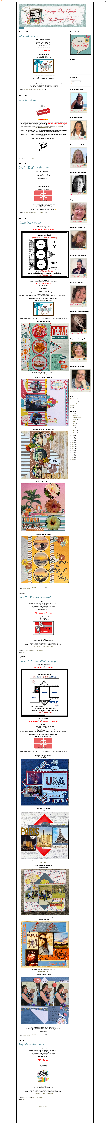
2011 (73, 455)
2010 (73, 457)
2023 (73, 413)
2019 (73, 440)
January (75, 432)
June (74, 423)
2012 (73, 454)
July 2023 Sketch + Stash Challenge (37, 660)
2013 (73, 452)
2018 (73, 442)
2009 (73, 459)
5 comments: (40, 158)
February (75, 430)
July (74, 421)
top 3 (71, 407)
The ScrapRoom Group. (45, 127)
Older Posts (64, 1104)
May (74, 425)
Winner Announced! (29, 35)
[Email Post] (45, 89)
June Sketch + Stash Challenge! (43, 1093)
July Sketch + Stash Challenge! (43, 646)
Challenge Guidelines (37, 27)
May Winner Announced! (31, 1044)
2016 (73, 446)
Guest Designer (73, 398)
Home (21, 27)
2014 (73, 450)
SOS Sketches (48, 27)
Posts (73, 81)
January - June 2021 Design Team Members (63, 27)
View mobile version (43, 1106)
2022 (73, 435)
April (74, 427)
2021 (73, 437)
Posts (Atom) (46, 1111)
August (74, 419)
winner (24, 91)
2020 (73, 438)
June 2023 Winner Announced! (35, 597)
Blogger (61, 1120)
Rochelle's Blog (58, 126)
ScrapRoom (41, 300)
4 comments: (40, 89)
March (74, 429)
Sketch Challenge (26, 588)
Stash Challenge (73, 403)
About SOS (28, 27)
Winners (72, 405)
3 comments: (40, 650)
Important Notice (27, 99)
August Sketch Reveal (30, 222)
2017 (73, 444)
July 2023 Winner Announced (34, 167)
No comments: (40, 212)
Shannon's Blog (43, 971)
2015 (73, 448)
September (75, 415)
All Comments (75, 83)
